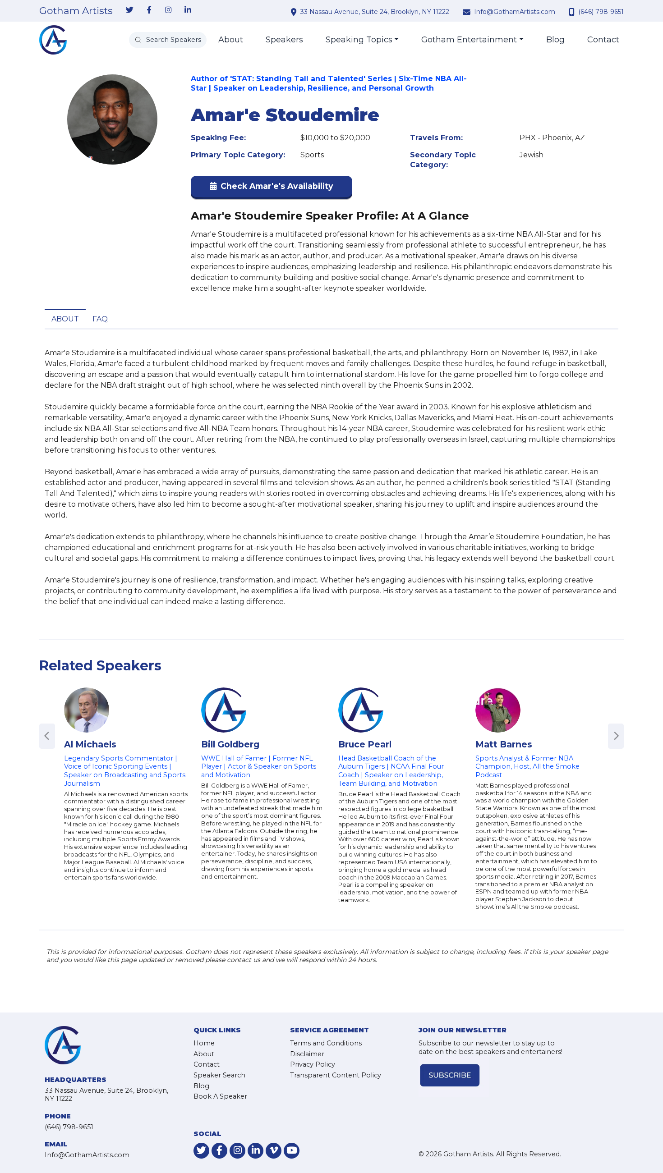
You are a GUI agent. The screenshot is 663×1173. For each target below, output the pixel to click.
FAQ (100, 319)
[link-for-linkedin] (187, 10)
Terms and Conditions (326, 1043)
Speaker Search (219, 1075)
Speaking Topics (359, 40)
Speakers (284, 40)
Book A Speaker (220, 1096)
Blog (555, 40)
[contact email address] (468, 11)
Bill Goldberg (230, 744)
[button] (271, 188)
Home (204, 1043)
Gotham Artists (76, 10)
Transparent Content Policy (335, 1075)
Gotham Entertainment (469, 40)
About (230, 40)
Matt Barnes (503, 744)
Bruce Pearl (364, 744)
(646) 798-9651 (601, 12)
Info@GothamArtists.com (514, 12)
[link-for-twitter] (129, 10)
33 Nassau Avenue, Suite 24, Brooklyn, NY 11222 (374, 12)
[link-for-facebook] (149, 10)
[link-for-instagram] (168, 10)
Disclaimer (307, 1054)
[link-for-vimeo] (273, 1151)
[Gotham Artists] (53, 40)
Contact (603, 40)
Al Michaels (90, 744)
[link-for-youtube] (291, 1151)
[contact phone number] (573, 11)
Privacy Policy (312, 1064)
